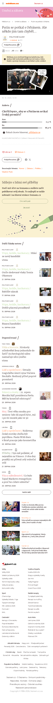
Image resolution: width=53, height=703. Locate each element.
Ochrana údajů (35, 681)
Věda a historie (10, 347)
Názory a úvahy (10, 392)
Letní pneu (23, 667)
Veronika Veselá (8, 366)
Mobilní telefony (27, 664)
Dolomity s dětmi (8, 636)
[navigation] (3, 3)
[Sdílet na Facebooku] (26, 159)
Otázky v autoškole (35, 633)
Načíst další (26, 492)
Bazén (19, 652)
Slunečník (6, 655)
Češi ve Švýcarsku (8, 630)
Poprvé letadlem (8, 624)
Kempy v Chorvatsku (9, 620)
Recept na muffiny (35, 599)
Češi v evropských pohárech (37, 646)
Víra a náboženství (12, 476)
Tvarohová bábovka (35, 606)
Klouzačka (15, 655)
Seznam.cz (38, 3)
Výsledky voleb (7, 578)
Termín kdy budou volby (10, 582)
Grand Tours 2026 (34, 588)
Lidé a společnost (11, 370)
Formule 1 (5, 609)
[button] (26, 80)
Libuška (5, 427)
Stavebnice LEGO (41, 664)
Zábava (30, 168)
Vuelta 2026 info (34, 572)
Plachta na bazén (29, 652)
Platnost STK (32, 636)
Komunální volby (8, 588)
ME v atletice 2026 (8, 606)
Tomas (4, 408)
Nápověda (14, 681)
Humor (21, 168)
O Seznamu (22, 677)
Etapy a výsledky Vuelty (36, 575)
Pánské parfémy (32, 671)
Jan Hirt (31, 578)
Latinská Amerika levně (10, 633)
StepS (4, 472)
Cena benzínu (21, 646)
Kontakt (23, 681)
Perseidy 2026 (9, 646)
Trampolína (41, 652)
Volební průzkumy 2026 (10, 575)
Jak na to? (26, 207)
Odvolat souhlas (35, 684)
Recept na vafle (33, 609)
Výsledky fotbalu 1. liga (10, 599)
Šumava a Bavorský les (10, 627)
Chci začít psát (25, 201)
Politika (38, 168)
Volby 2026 (6, 572)
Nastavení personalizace (26, 688)
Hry (4, 412)
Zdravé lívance (33, 603)
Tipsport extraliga (8, 603)
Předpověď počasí (37, 643)
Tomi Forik (6, 344)
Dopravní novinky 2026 (36, 627)
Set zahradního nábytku (29, 655)
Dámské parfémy (11, 667)
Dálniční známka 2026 (36, 624)
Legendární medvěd (9, 389)
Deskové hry (33, 667)
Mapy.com (25, 643)
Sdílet (16, 51)
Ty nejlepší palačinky (35, 596)
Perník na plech (33, 612)
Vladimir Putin (7, 172)
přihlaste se (34, 132)
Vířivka (25, 658)
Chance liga (6, 596)
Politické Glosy (17, 37)
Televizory (42, 667)
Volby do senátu (7, 585)
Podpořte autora (10, 45)
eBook (7, 51)
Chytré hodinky (19, 671)
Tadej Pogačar (33, 582)
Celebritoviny (7, 449)
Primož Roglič (33, 585)
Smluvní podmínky (37, 677)
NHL (3, 612)
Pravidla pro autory (18, 684)
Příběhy (6, 453)
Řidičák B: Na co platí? (36, 630)
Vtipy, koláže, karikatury (15, 253)
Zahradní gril (44, 655)
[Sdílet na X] (30, 159)
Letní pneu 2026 (34, 620)
